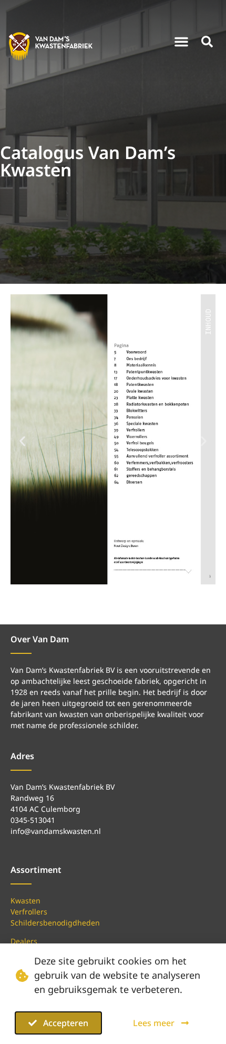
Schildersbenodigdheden (55, 923)
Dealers (24, 941)
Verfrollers (29, 912)
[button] (181, 42)
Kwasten (25, 901)
